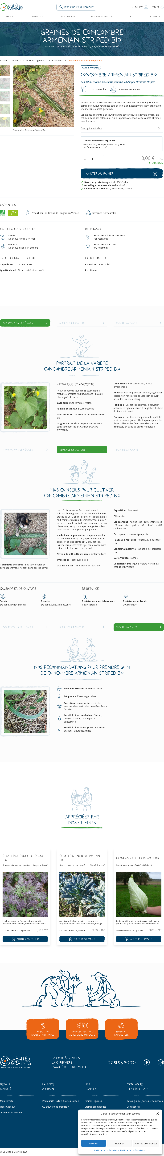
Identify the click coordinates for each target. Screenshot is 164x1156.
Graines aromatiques (95, 1106)
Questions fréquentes (11, 1112)
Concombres (56, 60)
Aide (132, 16)
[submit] (25, 939)
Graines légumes (93, 1100)
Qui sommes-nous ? (102, 16)
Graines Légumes (35, 60)
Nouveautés (36, 16)
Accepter (93, 1143)
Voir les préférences (146, 1143)
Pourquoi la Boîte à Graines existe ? (60, 1100)
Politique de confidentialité (106, 1150)
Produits (16, 60)
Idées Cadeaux (67, 16)
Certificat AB (133, 1106)
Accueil (3, 60)
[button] (157, 1113)
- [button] (85, 159)
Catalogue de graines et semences (145, 1100)
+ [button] (100, 159)
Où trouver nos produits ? (55, 1106)
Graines (8, 16)
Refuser (119, 1143)
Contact (155, 16)
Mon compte (6, 1100)
